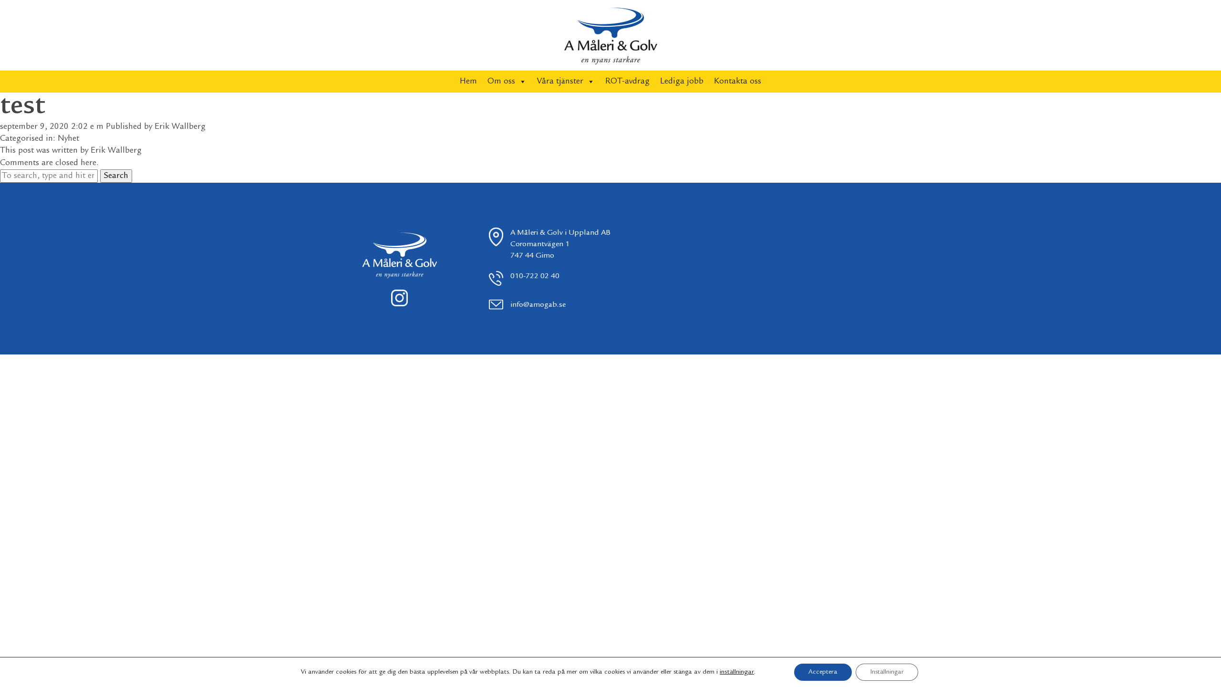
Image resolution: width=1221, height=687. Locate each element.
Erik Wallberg (180, 127)
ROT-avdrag (627, 81)
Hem (468, 81)
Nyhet (68, 139)
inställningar (737, 672)
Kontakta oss (737, 81)
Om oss (501, 81)
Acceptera (823, 672)
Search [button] (116, 176)
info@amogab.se (538, 305)
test (22, 107)
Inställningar (887, 672)
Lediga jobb (682, 81)
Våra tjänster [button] (560, 81)
